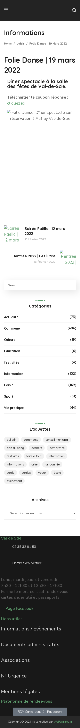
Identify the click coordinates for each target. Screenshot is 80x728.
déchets (36, 448)
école (57, 473)
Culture (10, 340)
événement (14, 481)
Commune (12, 328)
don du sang (15, 448)
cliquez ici (16, 103)
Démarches (57, 448)
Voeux (42, 473)
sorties (26, 473)
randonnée (52, 464)
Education (12, 351)
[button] (74, 10)
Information (13, 374)
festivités (11, 362)
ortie (34, 464)
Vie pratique (14, 408)
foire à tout (33, 456)
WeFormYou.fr (63, 722)
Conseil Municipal (57, 440)
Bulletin (11, 440)
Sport (8, 396)
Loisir (20, 44)
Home (8, 44)
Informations (15, 464)
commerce (31, 440)
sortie (10, 473)
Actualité (11, 317)
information (57, 456)
